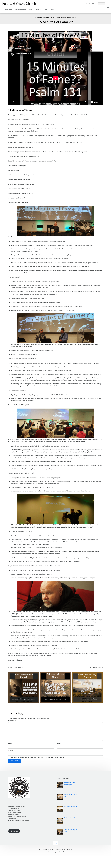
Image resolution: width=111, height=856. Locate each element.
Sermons (38, 10)
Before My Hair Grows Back (55, 701)
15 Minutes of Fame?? (55, 22)
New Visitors (8, 10)
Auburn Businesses (67, 849)
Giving (52, 10)
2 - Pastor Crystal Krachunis (43, 17)
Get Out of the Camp (87, 701)
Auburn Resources (43, 849)
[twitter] (89, 4)
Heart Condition (98, 14)
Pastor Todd (7, 14)
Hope (104, 14)
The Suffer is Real (95, 668)
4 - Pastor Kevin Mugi (48, 696)
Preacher (20, 698)
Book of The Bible (61, 17)
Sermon (74, 17)
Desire (91, 14)
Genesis (63, 696)
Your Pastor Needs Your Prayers (24, 701)
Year (28, 698)
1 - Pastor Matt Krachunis (16, 696)
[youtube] (92, 4)
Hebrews (35, 696)
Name (10, 743)
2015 (54, 17)
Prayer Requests (20, 10)
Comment (12, 721)
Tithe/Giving (14, 831)
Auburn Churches (55, 849)
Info (30, 10)
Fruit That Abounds (16, 668)
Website (11, 750)
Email (59, 743)
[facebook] (86, 4)
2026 (23, 696)
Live (46, 10)
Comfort (87, 14)
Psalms (69, 17)
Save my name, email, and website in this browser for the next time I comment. (37, 757)
